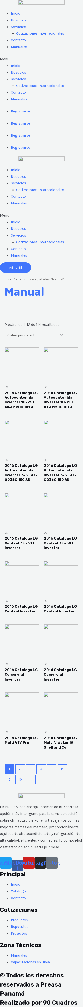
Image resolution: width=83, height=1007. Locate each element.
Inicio (15, 13)
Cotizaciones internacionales (40, 33)
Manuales (19, 47)
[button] (41, 59)
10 (20, 779)
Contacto (18, 40)
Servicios (18, 27)
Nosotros (18, 20)
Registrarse (20, 111)
